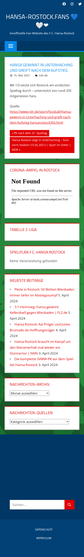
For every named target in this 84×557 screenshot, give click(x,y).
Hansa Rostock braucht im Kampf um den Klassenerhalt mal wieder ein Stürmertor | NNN (40, 347)
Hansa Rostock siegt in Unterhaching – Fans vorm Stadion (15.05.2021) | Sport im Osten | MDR (41, 144)
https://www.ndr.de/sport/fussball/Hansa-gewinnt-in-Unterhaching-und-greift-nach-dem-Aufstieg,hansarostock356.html (40, 117)
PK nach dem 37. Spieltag (30, 133)
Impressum (43, 538)
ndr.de (43, 75)
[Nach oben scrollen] (77, 550)
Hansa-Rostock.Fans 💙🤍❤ (42, 21)
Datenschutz (44, 529)
